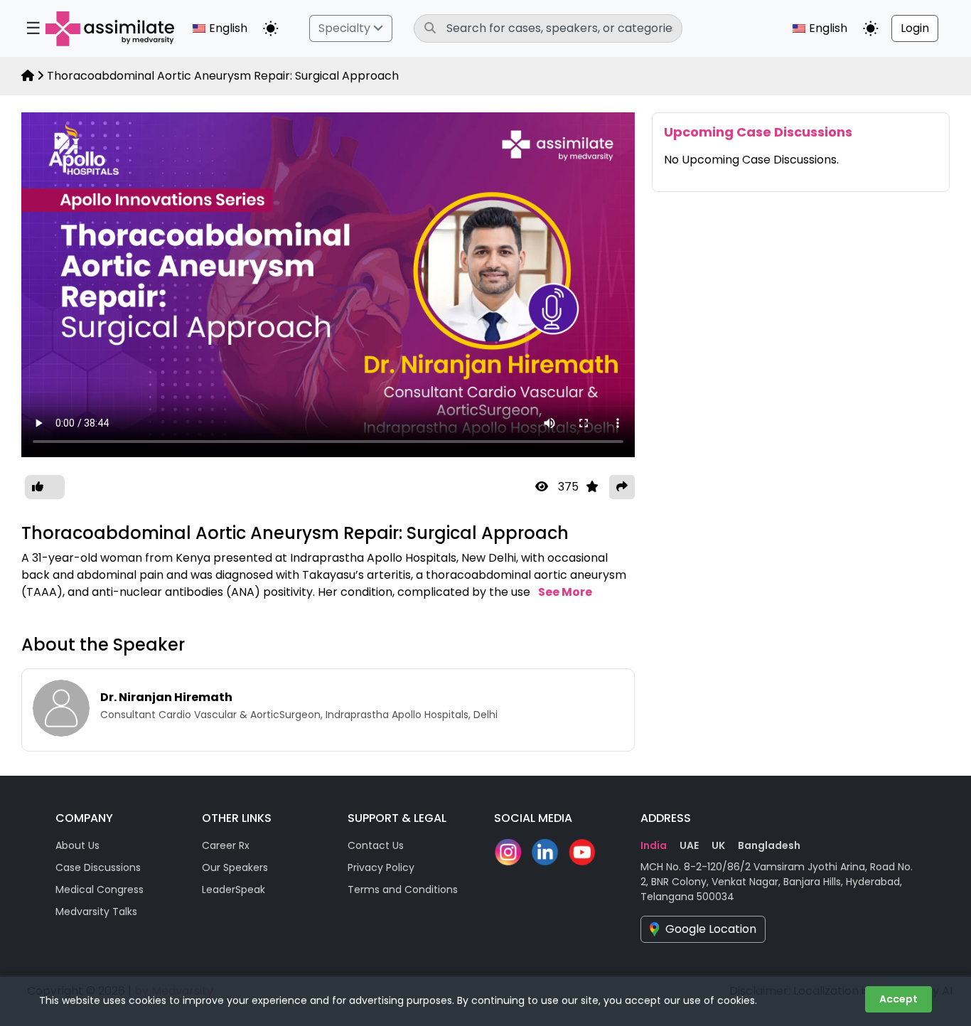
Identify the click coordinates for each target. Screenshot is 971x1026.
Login (915, 28)
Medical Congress (99, 889)
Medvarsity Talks (96, 911)
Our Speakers (235, 867)
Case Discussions (98, 867)
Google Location (710, 929)
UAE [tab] (689, 845)
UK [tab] (718, 845)
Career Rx (226, 845)
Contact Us (376, 845)
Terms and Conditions (403, 889)
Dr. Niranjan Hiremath (166, 697)
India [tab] (653, 845)
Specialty (345, 28)
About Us (77, 845)
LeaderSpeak (233, 889)
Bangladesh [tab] (769, 845)
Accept (898, 999)
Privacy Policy (381, 867)
